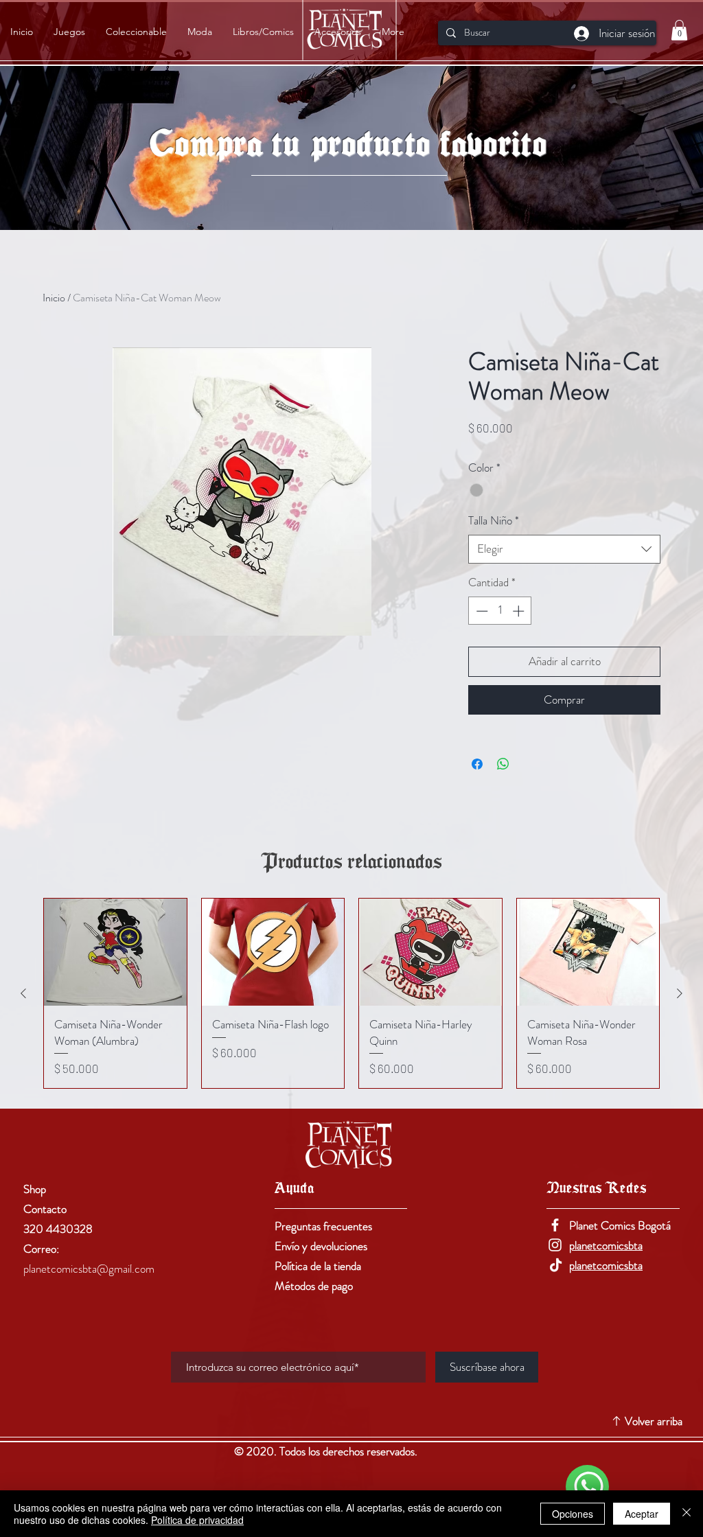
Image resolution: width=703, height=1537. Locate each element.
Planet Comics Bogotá (620, 1225)
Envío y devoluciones (321, 1246)
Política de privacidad (197, 1520)
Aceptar (641, 1514)
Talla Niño (493, 521)
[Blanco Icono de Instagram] (555, 1244)
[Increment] (519, 611)
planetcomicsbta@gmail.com (88, 1268)
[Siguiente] (679, 993)
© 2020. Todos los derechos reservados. (327, 1451)
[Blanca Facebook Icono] (555, 1225)
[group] (351, 993)
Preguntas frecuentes (323, 1226)
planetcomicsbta (606, 1245)
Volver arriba (653, 1421)
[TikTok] (555, 1264)
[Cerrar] (686, 1513)
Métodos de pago (314, 1286)
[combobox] (564, 549)
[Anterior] (23, 993)
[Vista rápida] (115, 952)
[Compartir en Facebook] (477, 764)
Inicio (54, 297)
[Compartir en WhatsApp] (503, 764)
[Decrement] (480, 611)
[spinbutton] (500, 611)
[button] (679, 30)
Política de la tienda (318, 1266)
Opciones (572, 1514)
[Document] (587, 1486)
